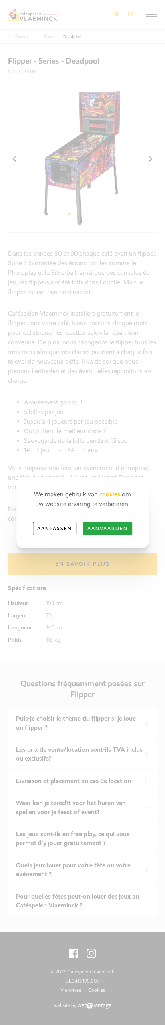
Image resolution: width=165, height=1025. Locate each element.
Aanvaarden (107, 528)
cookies (109, 494)
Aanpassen (54, 528)
